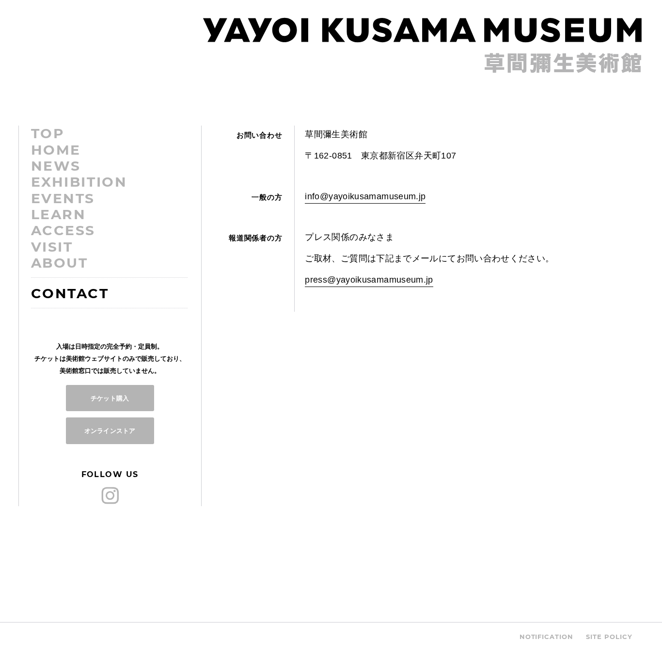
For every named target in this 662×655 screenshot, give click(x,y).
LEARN (58, 214)
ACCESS (63, 230)
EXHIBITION (79, 182)
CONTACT (70, 293)
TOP (48, 133)
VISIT (52, 247)
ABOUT (59, 263)
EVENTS (63, 198)
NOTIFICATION (547, 636)
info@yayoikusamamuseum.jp (365, 196)
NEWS (56, 166)
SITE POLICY (609, 636)
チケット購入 (110, 398)
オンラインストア (109, 430)
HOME (56, 150)
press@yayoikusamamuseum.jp (369, 280)
